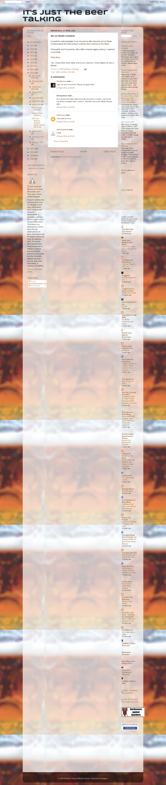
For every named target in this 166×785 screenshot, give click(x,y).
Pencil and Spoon (126, 334)
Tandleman (61, 81)
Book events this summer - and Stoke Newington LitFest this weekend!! (128, 420)
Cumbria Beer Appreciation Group (128, 436)
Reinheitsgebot (127, 491)
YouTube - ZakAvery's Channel (127, 672)
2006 (32, 159)
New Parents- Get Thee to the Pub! (128, 556)
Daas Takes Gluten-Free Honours (126, 586)
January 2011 (37, 142)
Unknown (61, 115)
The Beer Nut (127, 229)
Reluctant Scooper (126, 653)
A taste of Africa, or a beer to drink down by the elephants (129, 367)
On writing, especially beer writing (127, 321)
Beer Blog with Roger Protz (128, 662)
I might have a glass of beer (128, 290)
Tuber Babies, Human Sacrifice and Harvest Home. (129, 570)
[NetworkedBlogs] (130, 724)
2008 (32, 156)
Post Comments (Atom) (71, 157)
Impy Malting (127, 566)
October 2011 (37, 81)
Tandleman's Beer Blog (127, 261)
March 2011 (37, 131)
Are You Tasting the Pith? (129, 394)
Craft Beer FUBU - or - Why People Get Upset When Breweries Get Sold (129, 400)
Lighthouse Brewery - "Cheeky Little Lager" (129, 524)
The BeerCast (128, 379)
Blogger (104, 778)
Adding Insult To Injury (37, 114)
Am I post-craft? (127, 122)
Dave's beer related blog (127, 347)
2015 (32, 59)
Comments (35, 286)
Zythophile (127, 476)
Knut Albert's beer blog (127, 360)
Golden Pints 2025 (129, 293)
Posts (32, 281)
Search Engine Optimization (130, 702)
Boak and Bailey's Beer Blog (127, 242)
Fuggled (125, 275)
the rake (71, 72)
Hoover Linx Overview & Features (126, 442)
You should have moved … (128, 479)
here (29, 36)
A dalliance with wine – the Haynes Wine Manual (129, 506)
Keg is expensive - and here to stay (129, 620)
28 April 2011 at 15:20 (65, 136)
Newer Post (57, 151)
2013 (32, 66)
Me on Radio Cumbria (37, 109)
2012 (32, 69)
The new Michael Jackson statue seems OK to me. (38, 123)
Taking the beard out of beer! (127, 456)
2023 (32, 49)
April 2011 (36, 105)
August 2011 (37, 92)
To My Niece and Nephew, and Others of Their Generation (128, 463)
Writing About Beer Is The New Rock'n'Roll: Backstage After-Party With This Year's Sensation (130, 98)
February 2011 (38, 137)
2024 (32, 46)
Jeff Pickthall (62, 130)
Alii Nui (124, 306)
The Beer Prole (128, 535)
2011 (32, 73)
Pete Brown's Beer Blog (127, 413)
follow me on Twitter (36, 168)
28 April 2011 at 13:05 (65, 122)
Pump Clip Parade (126, 519)
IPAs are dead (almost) (127, 47)
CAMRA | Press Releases (128, 644)
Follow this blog (130, 728)
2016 (32, 56)
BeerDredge (126, 337)
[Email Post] (85, 69)
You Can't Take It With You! (128, 265)
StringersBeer (128, 489)
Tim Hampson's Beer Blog (129, 501)
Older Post (109, 151)
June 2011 (36, 101)
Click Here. (56, 57)
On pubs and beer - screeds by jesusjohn (128, 615)
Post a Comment (61, 141)
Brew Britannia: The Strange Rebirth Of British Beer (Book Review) (129, 540)
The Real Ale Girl (129, 553)
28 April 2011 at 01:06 (65, 107)
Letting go (125, 350)
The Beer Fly (127, 630)
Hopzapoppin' (127, 231)
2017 (32, 52)
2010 (32, 149)
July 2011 (36, 98)
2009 (32, 152)
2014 (32, 63)
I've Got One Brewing (127, 598)
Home (83, 151)
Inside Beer (127, 582)
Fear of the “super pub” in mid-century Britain (129, 249)
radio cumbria (61, 72)
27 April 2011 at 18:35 (65, 88)
